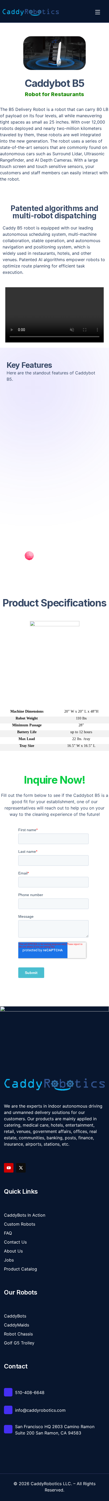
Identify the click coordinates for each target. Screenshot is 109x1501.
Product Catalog (20, 1269)
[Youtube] (8, 1168)
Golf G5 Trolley (19, 1342)
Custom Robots (19, 1224)
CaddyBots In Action (24, 1215)
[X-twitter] (21, 1168)
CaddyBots (15, 1316)
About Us (13, 1251)
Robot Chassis (18, 1334)
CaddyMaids (16, 1325)
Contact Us (15, 1242)
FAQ (8, 1233)
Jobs (9, 1260)
